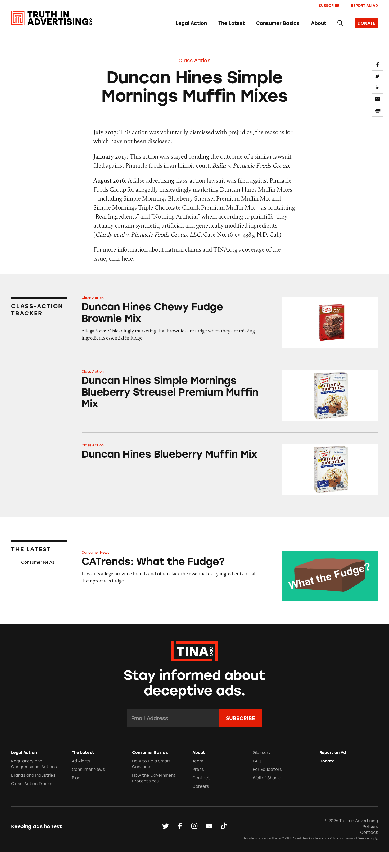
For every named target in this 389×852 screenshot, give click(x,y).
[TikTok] (223, 826)
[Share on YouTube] (209, 826)
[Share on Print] (377, 110)
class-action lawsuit (200, 180)
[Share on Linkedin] (377, 87)
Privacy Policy (328, 838)
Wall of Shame (267, 778)
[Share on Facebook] (377, 64)
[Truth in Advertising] (51, 18)
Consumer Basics (278, 23)
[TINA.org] (194, 650)
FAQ (257, 761)
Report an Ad (364, 5)
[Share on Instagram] (194, 826)
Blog (76, 778)
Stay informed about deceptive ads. (195, 683)
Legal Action (191, 23)
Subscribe (329, 5)
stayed (179, 156)
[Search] (340, 23)
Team (197, 761)
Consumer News (38, 562)
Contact (201, 778)
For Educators (267, 769)
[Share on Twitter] (377, 76)
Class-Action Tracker (32, 783)
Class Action (194, 61)
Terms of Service (357, 838)
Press (198, 769)
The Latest (231, 23)
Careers (200, 786)
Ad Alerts (81, 761)
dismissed (201, 132)
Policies (370, 826)
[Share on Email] (377, 99)
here (127, 258)
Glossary (262, 752)
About (318, 23)
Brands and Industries (33, 775)
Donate (327, 761)
